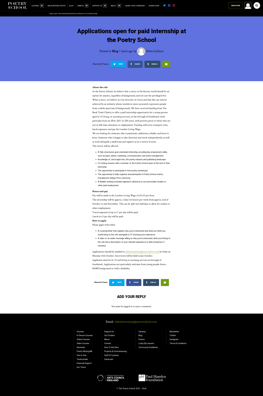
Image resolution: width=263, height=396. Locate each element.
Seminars (81, 347)
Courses (35, 6)
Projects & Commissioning (115, 351)
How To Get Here (111, 347)
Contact (107, 343)
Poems (141, 339)
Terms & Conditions (178, 343)
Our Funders (109, 335)
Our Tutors (81, 367)
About (113, 6)
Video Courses (83, 343)
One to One (81, 355)
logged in (128, 306)
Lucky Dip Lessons (146, 343)
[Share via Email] (166, 64)
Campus (80, 6)
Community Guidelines (148, 347)
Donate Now (154, 6)
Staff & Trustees (111, 355)
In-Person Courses (85, 335)
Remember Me (226, 40)
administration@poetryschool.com (142, 251)
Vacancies (108, 359)
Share (137, 64)
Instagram (174, 339)
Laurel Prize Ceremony (135, 6)
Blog (71, 6)
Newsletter (174, 331)
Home (51, 13)
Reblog (154, 64)
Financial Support (84, 363)
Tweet (120, 64)
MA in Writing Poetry (57, 6)
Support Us (97, 6)
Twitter (173, 335)
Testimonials (82, 359)
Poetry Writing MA (84, 351)
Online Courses (83, 339)
